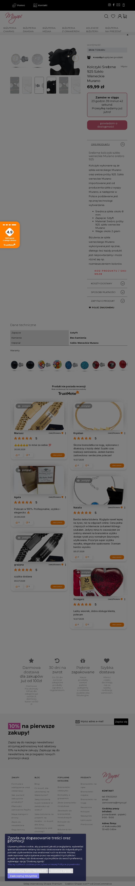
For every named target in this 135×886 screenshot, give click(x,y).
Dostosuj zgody (61, 870)
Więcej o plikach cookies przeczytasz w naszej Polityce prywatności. (44, 864)
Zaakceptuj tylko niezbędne (28, 870)
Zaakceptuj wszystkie (23, 875)
